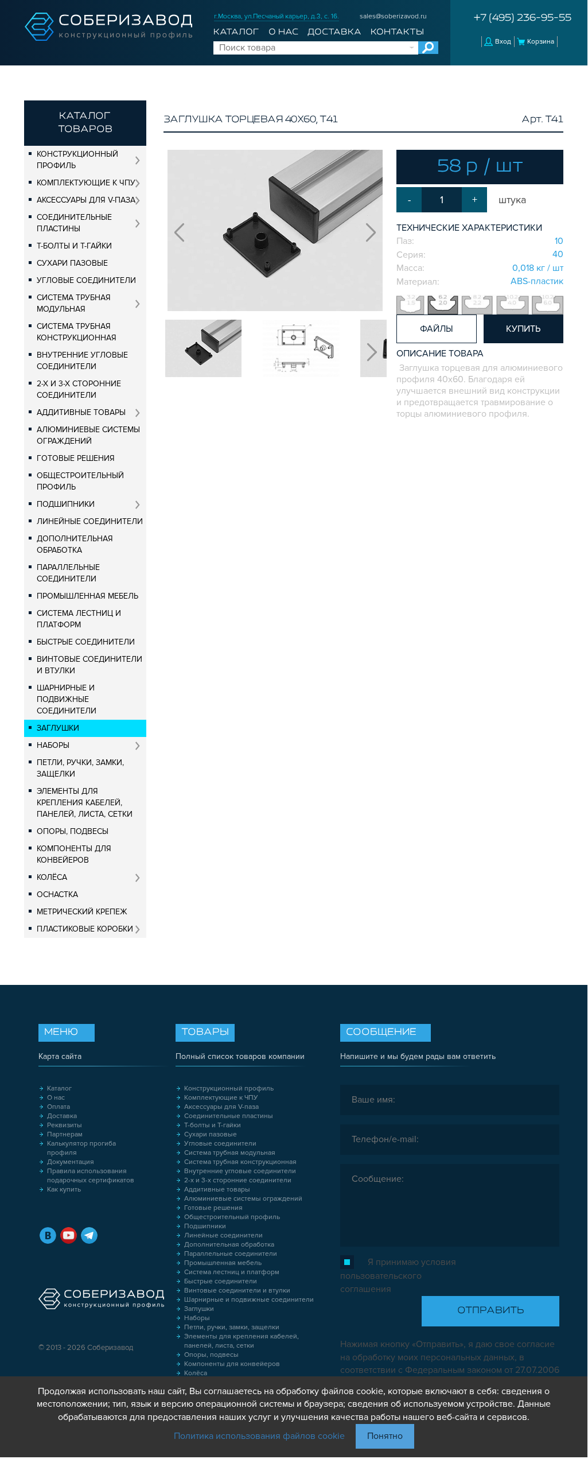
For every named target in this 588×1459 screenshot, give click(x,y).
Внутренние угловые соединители (82, 360)
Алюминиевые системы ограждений (88, 435)
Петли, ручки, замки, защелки (80, 768)
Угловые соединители (86, 280)
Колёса (52, 877)
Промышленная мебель (87, 596)
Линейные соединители (90, 521)
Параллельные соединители (68, 573)
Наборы (53, 745)
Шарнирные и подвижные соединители (66, 699)
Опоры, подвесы (72, 831)
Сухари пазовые (72, 263)
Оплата (58, 1107)
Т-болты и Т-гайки (74, 246)
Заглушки (58, 728)
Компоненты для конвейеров (74, 854)
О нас (283, 32)
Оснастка (57, 894)
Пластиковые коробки (85, 929)
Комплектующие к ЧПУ (86, 183)
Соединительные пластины (74, 223)
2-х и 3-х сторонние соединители (79, 389)
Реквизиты (64, 1125)
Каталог (236, 32)
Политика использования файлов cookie (259, 1436)
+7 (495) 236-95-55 (522, 18)
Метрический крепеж (82, 912)
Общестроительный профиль (80, 481)
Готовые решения (76, 458)
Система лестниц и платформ (79, 619)
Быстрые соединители (86, 642)
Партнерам (65, 1134)
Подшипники (66, 504)
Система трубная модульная (74, 303)
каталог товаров (85, 123)
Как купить (64, 1189)
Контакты (397, 32)
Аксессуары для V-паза (86, 200)
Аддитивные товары (81, 412)
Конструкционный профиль (77, 159)
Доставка (334, 32)
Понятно (385, 1436)
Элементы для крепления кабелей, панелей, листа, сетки (85, 802)
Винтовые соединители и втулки (89, 665)
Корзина (540, 41)
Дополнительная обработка (75, 544)
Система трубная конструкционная (76, 332)
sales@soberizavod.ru (393, 16)
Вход (503, 41)
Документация (70, 1162)
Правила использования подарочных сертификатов (90, 1176)
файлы (436, 329)
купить (523, 329)
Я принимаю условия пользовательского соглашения (398, 1275)
